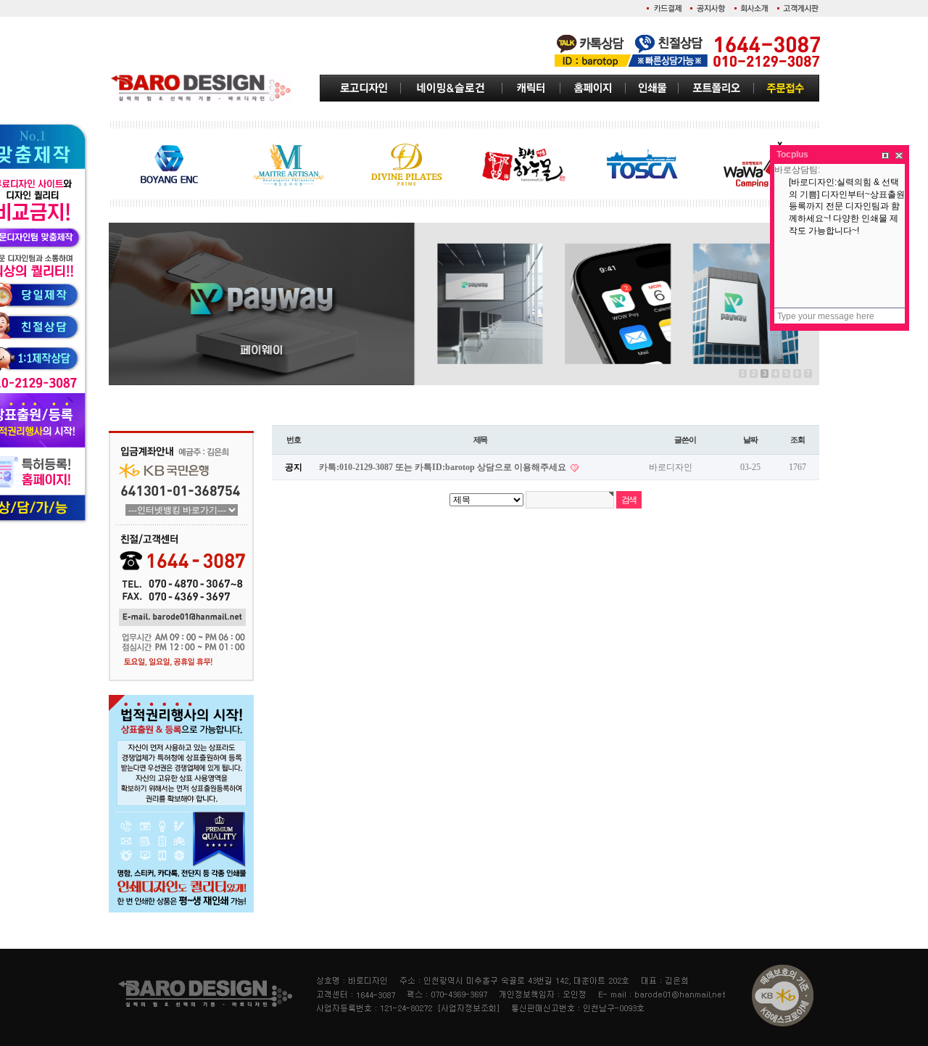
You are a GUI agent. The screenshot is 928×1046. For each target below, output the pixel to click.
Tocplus (792, 154)
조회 (797, 439)
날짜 (750, 439)
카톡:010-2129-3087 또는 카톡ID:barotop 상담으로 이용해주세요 (443, 467)
